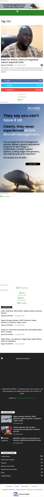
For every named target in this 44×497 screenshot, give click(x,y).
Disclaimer (9, 486)
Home (2, 18)
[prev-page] (2, 347)
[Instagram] (20, 402)
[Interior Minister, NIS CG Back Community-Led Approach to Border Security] (6, 430)
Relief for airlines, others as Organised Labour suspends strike (19, 61)
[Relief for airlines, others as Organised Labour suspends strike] (22, 41)
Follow (38, 85)
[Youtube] (29, 402)
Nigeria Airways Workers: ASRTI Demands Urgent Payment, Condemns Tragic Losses (19, 321)
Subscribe (38, 90)
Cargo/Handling (5, 476)
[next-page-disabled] (5, 347)
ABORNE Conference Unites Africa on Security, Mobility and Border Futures (27, 439)
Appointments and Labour (9, 469)
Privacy (17, 486)
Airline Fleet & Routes (8, 460)
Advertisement (25, 486)
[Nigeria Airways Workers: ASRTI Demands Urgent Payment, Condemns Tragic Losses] (6, 419)
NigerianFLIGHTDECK (7, 65)
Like (40, 80)
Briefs (3, 472)
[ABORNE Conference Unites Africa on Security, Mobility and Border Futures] (6, 441)
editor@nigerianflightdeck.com (25, 398)
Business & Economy (8, 466)
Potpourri (4, 463)
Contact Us (34, 486)
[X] (24, 402)
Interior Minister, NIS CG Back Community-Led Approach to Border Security (26, 429)
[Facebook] (15, 402)
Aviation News (5, 56)
